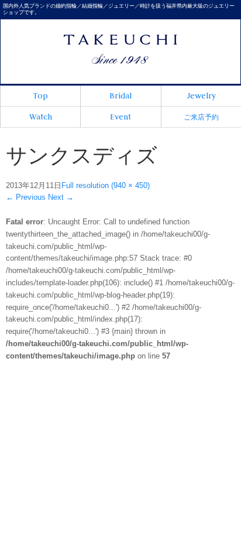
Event (120, 116)
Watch (40, 116)
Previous (26, 197)
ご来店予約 (201, 117)
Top (40, 95)
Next (61, 197)
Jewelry (201, 95)
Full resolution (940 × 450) (105, 185)
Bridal (120, 95)
